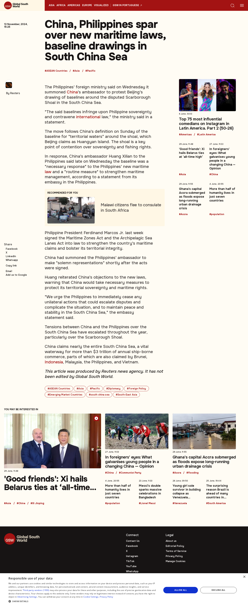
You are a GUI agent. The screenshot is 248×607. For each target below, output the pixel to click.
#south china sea (99, 394)
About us (171, 540)
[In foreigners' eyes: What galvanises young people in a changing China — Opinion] (222, 158)
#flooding (192, 473)
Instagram (132, 556)
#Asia (76, 71)
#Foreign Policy (136, 388)
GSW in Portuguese (126, 5)
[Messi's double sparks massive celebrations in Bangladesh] (154, 491)
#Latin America (206, 134)
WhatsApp (132, 571)
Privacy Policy (174, 556)
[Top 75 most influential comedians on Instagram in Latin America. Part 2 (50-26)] (207, 107)
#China (213, 174)
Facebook (12, 248)
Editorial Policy (175, 546)
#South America (216, 503)
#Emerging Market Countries (65, 394)
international (88, 116)
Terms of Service (176, 551)
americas (73, 5)
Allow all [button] (180, 590)
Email (9, 271)
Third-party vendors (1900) (36, 590)
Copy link (11, 265)
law (48, 171)
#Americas (185, 134)
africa (61, 5)
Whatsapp (12, 260)
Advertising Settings (27, 596)
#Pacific (90, 71)
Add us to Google (16, 274)
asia (51, 5)
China (72, 92)
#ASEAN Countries (56, 71)
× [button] (244, 577)
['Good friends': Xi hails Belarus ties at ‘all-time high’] (192, 158)
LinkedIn (11, 256)
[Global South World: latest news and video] (22, 5)
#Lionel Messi (147, 503)
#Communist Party (130, 473)
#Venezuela (180, 503)
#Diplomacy (113, 388)
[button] (83, 601)
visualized (101, 5)
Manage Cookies (175, 561)
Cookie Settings (91, 596)
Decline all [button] (218, 590)
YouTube (131, 566)
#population (216, 214)
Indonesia (54, 362)
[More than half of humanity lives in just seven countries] (222, 198)
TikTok (130, 561)
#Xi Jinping (37, 503)
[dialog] (124, 590)
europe (87, 5)
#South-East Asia (126, 394)
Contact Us (133, 540)
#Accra (183, 214)
